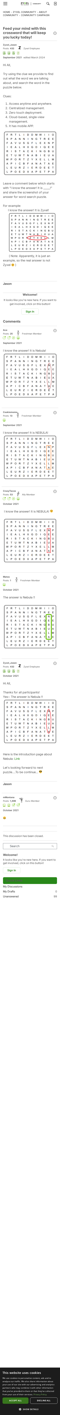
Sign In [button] (30, 311)
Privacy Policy (40, 1394)
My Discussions (12, 886)
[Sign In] (55, 3)
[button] (55, 33)
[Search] (48, 3)
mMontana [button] (8, 797)
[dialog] (30, 1391)
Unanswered (30, 896)
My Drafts (30, 891)
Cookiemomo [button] (10, 412)
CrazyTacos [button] (9, 491)
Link (17, 758)
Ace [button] (5, 330)
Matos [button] (6, 576)
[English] (30, 3)
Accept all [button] (15, 1400)
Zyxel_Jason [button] (10, 44)
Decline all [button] (43, 1400)
